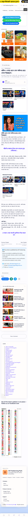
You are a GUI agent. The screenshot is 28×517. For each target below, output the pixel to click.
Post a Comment (14, 336)
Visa (6, 380)
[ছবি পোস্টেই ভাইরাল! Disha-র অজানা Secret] (8, 311)
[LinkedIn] (22, 477)
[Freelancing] (5, 10)
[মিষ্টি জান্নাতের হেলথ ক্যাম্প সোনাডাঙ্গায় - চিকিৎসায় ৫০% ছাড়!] (8, 318)
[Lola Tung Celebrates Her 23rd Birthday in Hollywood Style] (8, 325)
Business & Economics (10, 367)
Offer (6, 393)
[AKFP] (6, 80)
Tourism (7, 373)
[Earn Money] (11, 10)
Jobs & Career (9, 346)
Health (7, 349)
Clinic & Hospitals (9, 391)
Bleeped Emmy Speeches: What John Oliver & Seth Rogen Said (19, 298)
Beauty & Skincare (9, 385)
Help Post (7, 378)
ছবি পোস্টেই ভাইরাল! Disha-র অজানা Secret (19, 310)
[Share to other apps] (19, 279)
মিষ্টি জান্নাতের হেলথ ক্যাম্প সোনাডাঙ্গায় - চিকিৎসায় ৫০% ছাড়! (19, 317)
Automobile (8, 371)
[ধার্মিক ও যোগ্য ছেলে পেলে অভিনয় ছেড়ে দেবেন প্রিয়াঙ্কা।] (15, 123)
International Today (9, 389)
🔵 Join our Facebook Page (11, 23)
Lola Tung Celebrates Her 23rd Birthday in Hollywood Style (19, 325)
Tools (6, 379)
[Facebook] (5, 477)
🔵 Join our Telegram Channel (11, 17)
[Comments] (24, 515)
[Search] (21, 5)
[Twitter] (14, 477)
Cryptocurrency (9, 382)
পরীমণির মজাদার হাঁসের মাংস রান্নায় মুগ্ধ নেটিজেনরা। (14, 149)
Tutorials (7, 357)
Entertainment (9, 361)
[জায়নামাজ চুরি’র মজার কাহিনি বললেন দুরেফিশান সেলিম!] (8, 291)
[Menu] (14, 515)
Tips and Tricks (9, 355)
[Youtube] (18, 477)
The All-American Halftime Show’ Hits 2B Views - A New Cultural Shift (19, 305)
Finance (7, 368)
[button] (24, 5)
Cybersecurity (8, 375)
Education (8, 352)
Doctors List (8, 386)
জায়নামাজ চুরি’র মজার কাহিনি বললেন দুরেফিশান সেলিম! (18, 290)
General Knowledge (10, 369)
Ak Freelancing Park (8, 5)
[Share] (19, 515)
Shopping (7, 366)
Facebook (11, 267)
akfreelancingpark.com (15, 263)
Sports (7, 395)
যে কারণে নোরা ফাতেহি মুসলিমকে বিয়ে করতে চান (14, 234)
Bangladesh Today (9, 363)
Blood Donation (8, 394)
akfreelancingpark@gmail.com (15, 265)
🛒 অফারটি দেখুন (7, 43)
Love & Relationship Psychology (12, 362)
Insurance (7, 388)
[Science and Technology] (19, 10)
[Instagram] (10, 477)
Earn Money (8, 351)
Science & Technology (10, 347)
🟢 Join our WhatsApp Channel (12, 20)
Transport (7, 384)
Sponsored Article (9, 372)
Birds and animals (9, 390)
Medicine (7, 383)
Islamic (7, 360)
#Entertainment (5, 273)
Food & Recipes (9, 365)
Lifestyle (7, 354)
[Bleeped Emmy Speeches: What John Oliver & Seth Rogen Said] (8, 298)
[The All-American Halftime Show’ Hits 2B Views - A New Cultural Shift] (8, 305)
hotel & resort (8, 358)
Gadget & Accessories (10, 374)
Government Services (10, 377)
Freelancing (8, 350)
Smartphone (8, 356)
